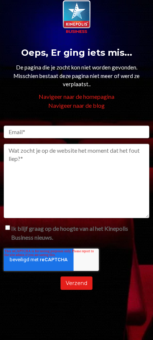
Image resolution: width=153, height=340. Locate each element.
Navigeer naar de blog (76, 105)
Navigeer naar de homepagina (76, 96)
